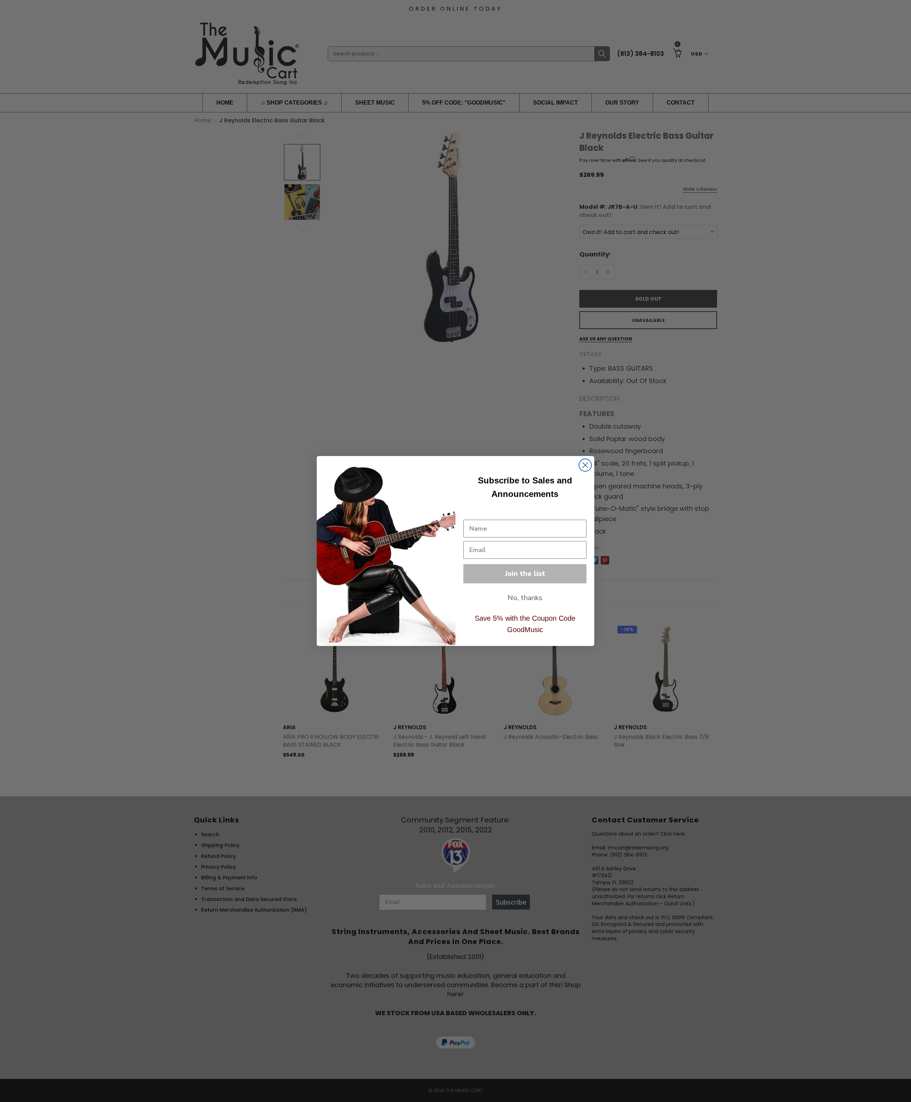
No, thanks (524, 598)
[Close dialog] (585, 465)
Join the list (525, 573)
